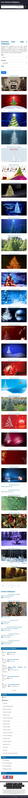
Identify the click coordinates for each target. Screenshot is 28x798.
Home (4, 697)
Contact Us (9, 783)
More (13, 690)
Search (2, 66)
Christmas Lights (6, 726)
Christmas (5, 703)
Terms (15, 783)
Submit (3, 72)
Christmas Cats (6, 715)
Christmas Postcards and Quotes (10, 753)
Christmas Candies (7, 709)
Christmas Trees (6, 738)
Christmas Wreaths (7, 741)
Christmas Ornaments (8, 732)
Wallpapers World (7, 769)
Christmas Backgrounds (8, 706)
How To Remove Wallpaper (19, 785)
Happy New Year (6, 744)
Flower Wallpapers (7, 766)
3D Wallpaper (6, 760)
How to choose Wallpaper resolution (14, 787)
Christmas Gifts (6, 723)
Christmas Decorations (8, 718)
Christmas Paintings (7, 735)
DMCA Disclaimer (8, 785)
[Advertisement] (14, 25)
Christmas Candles (7, 712)
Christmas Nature (7, 729)
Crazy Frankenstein (7, 763)
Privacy (20, 783)
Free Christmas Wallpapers (10, 2)
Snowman (5, 750)
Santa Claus (5, 747)
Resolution (3, 60)
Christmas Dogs (6, 721)
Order (2, 54)
